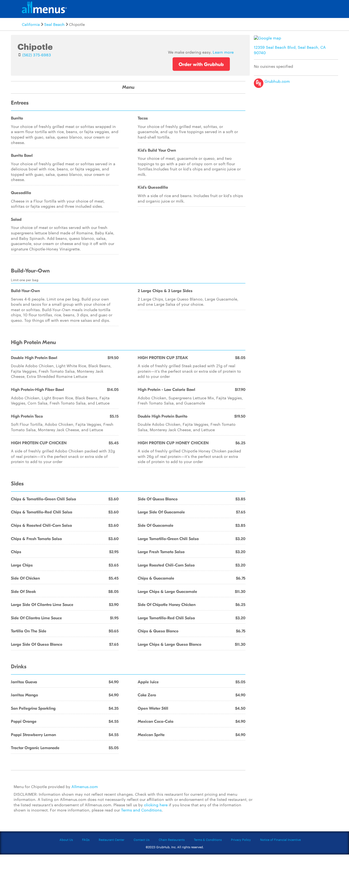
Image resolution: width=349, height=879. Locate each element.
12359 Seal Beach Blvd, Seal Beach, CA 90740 (290, 49)
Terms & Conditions (208, 839)
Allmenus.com (84, 786)
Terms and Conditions (141, 810)
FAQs (85, 839)
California (31, 24)
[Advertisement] (297, 129)
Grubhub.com (276, 81)
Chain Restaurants (172, 839)
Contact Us (141, 839)
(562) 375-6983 (36, 54)
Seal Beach (54, 24)
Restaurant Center (111, 839)
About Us (66, 839)
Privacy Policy (241, 839)
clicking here (156, 804)
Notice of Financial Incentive (280, 839)
